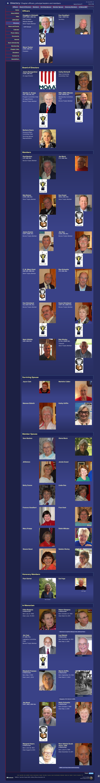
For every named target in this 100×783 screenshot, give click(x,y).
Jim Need (26, 703)
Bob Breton (27, 195)
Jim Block (62, 156)
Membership (15, 46)
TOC (82, 775)
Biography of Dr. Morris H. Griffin (67, 699)
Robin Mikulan (64, 528)
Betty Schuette (64, 703)
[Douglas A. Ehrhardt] (42, 38)
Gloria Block (63, 438)
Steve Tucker (28, 47)
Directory (16, 23)
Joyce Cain (27, 382)
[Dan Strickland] (43, 330)
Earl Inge (62, 579)
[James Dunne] (43, 258)
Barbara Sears (28, 130)
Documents (15, 36)
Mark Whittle (28, 339)
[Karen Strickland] (79, 330)
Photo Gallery (15, 33)
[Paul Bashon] (43, 186)
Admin (85, 779)
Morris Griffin (64, 671)
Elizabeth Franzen (29, 671)
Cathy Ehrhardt (64, 72)
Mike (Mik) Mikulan (66, 93)
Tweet (86, 773)
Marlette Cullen (64, 382)
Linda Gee (62, 485)
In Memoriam (83, 7)
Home (17, 10)
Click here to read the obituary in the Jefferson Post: (72, 631)
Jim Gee (62, 232)
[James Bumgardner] (47, 80)
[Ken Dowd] (79, 218)
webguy (88, 777)
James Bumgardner (30, 72)
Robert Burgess (64, 610)
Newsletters (15, 59)
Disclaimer (16, 52)
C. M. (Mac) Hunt (29, 269)
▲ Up (98, 776)
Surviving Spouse (46, 7)
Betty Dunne (27, 485)
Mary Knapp (27, 528)
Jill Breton (26, 462)
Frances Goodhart (30, 507)
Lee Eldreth (63, 635)
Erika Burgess (28, 610)
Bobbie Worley (64, 549)
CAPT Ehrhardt (27, 26)
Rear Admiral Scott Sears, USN (66, 745)
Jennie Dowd (63, 462)
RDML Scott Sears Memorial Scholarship (69, 767)
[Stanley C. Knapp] (43, 120)
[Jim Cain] (43, 661)
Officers (15, 7)
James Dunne (28, 232)
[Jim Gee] (79, 260)
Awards (16, 39)
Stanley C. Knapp (29, 93)
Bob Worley (63, 339)
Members (36, 7)
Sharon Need (27, 549)
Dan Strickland (28, 303)
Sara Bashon (27, 438)
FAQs (17, 16)
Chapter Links (15, 49)
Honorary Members (71, 7)
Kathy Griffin (63, 403)
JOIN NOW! (15, 20)
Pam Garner (27, 579)
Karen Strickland (65, 303)
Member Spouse (58, 7)
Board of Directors (25, 7)
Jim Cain (26, 635)
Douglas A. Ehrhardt (30, 15)
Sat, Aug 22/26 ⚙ (90, 1)
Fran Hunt (62, 507)
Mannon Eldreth (29, 403)
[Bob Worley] (79, 365)
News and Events (13, 26)
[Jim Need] (43, 733)
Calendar (16, 29)
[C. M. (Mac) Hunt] (42, 294)
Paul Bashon (27, 156)
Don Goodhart (64, 15)
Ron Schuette (64, 269)
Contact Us (15, 56)
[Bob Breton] (43, 222)
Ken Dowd (62, 195)
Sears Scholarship (13, 43)
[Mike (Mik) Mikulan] (79, 115)
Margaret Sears (28, 744)
